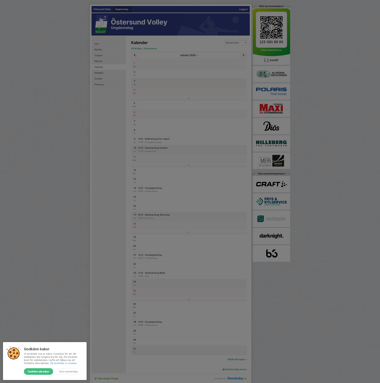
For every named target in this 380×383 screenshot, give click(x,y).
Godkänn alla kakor (38, 371)
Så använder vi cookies (63, 363)
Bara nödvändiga (68, 371)
